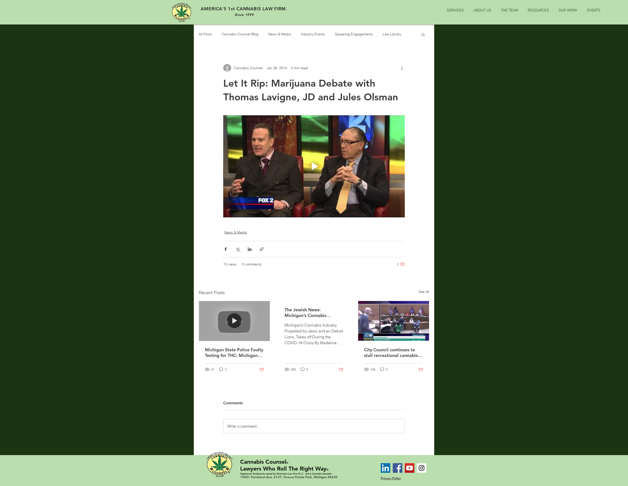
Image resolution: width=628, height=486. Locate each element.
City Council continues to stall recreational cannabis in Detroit (393, 352)
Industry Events (313, 34)
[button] (423, 34)
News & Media (279, 34)
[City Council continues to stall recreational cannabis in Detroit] (393, 321)
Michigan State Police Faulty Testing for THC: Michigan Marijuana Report (234, 352)
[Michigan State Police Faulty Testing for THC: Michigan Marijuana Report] (234, 321)
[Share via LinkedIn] (249, 249)
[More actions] (402, 68)
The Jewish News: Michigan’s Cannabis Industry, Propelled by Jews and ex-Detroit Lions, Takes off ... (313, 312)
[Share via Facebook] (225, 249)
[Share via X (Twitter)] (237, 249)
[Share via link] (261, 249)
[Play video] (314, 166)
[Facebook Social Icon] (397, 468)
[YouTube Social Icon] (409, 468)
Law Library (392, 34)
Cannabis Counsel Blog (240, 34)
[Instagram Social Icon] (421, 468)
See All (424, 291)
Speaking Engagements (354, 34)
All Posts (205, 34)
